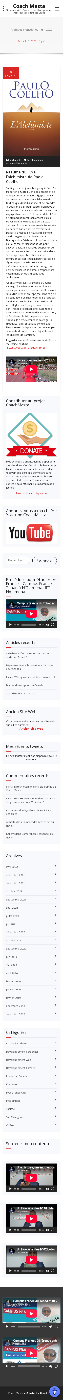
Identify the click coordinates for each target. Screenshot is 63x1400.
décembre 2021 (15, 875)
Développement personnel (22, 1051)
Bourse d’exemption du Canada (24, 685)
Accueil (22, 41)
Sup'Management (16, 1117)
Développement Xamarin (20, 1068)
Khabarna (11, 1084)
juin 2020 (11, 956)
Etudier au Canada (16, 1076)
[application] (31, 613)
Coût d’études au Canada (21, 693)
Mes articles (23, 162)
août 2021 (12, 907)
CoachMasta (14, 159)
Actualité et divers (17, 1043)
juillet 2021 (12, 916)
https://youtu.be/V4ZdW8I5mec (26, 347)
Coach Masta (29, 6)
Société (10, 1108)
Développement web (18, 1059)
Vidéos (10, 1125)
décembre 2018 (15, 1005)
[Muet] (47, 624)
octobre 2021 (14, 891)
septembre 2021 (16, 899)
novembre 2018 (15, 1014)
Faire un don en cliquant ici (31, 493)
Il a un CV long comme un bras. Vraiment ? (30, 677)
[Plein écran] (52, 624)
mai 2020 (11, 965)
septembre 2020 (16, 948)
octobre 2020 (14, 940)
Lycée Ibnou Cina (16, 1092)
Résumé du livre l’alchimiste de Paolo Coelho (25, 176)
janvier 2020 (13, 989)
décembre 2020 (15, 932)
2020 (33, 41)
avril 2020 (12, 973)
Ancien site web (31, 729)
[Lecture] (10, 624)
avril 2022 (12, 866)
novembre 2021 (15, 883)
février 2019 (13, 997)
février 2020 (13, 981)
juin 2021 (11, 924)
